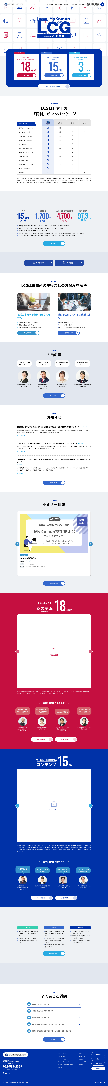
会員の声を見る (65, 739)
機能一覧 (60, 1067)
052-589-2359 (12, 1066)
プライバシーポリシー (100, 1082)
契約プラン (81, 1053)
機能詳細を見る (41, 739)
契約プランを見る (54, 953)
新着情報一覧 (53, 483)
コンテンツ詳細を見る (41, 898)
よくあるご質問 (82, 1062)
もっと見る (54, 1039)
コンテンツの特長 (62, 1059)
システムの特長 (61, 1056)
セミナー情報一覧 (53, 583)
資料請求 (66, 4)
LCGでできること (62, 1053)
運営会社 (81, 1059)
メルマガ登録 (73, 4)
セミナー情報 (49, 4)
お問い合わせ (58, 4)
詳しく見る (54, 243)
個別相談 (81, 4)
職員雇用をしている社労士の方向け (66, 1064)
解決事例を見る (28, 333)
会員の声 (81, 1064)
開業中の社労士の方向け (63, 1062)
